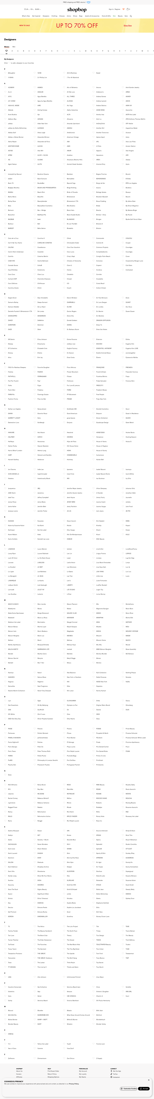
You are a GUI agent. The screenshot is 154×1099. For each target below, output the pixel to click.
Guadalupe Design (102, 422)
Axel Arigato (130, 150)
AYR (127, 155)
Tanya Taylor (12, 949)
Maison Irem (12, 631)
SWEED (128, 894)
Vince (98, 987)
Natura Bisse (42, 677)
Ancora (98, 87)
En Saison (70, 353)
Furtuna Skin (130, 381)
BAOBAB (11, 219)
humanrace (100, 455)
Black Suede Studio (73, 215)
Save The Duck (13, 889)
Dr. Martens (100, 316)
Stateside (99, 880)
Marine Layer (42, 626)
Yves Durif (70, 1048)
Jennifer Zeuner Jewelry (74, 493)
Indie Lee (40, 469)
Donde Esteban (72, 320)
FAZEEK (40, 372)
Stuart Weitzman (131, 840)
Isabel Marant (100, 469)
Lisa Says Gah (101, 567)
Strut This (129, 835)
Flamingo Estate (43, 394)
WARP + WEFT (42, 1019)
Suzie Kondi (130, 885)
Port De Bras (71, 760)
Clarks (69, 270)
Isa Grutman (100, 478)
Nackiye (10, 672)
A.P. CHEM (11, 101)
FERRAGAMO (42, 376)
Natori (40, 672)
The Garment (42, 949)
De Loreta (41, 311)
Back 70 (11, 183)
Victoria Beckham (73, 1000)
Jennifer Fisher (42, 511)
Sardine (10, 880)
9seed (98, 73)
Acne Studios (12, 114)
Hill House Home (72, 446)
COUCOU (129, 238)
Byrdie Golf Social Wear (134, 219)
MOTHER (129, 622)
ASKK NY (129, 105)
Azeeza (128, 159)
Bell (39, 224)
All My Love (71, 92)
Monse (98, 658)
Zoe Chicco (70, 1058)
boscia (98, 188)
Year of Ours (12, 1048)
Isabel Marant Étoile (103, 474)
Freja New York (101, 399)
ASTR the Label (131, 114)
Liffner (69, 594)
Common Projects (102, 247)
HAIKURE (11, 432)
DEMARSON (42, 316)
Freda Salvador (101, 381)
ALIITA (40, 164)
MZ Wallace (130, 654)
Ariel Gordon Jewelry (132, 87)
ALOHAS (70, 101)
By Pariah (129, 215)
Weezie (69, 1010)
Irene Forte (70, 474)
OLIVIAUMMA (71, 700)
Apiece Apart (100, 137)
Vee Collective (42, 987)
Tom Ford (99, 953)
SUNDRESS (130, 858)
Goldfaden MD (72, 409)
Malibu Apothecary (14, 645)
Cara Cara (11, 274)
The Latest (41, 962)
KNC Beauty (100, 539)
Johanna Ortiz (130, 488)
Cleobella (70, 274)
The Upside (70, 953)
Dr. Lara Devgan (101, 302)
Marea (40, 608)
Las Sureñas (12, 594)
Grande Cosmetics (102, 409)
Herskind (70, 432)
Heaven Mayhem (43, 446)
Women (6, 47)
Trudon (128, 944)
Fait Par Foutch (13, 381)
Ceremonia (41, 270)
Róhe (98, 812)
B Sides (128, 178)
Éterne (98, 357)
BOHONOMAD (101, 178)
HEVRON (70, 437)
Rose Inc (99, 821)
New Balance (71, 672)
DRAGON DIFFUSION (103, 320)
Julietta (128, 502)
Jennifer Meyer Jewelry (74, 488)
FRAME (69, 399)
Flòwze (69, 376)
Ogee (39, 700)
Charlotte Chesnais (44, 279)
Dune (127, 298)
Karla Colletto (12, 539)
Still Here (99, 912)
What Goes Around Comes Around (78, 1015)
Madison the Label (14, 622)
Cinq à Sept (71, 256)
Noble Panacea (101, 677)
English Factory (72, 348)
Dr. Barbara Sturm (73, 329)
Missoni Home (101, 640)
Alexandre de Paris (44, 141)
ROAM (98, 789)
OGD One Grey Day (14, 719)
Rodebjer (99, 807)
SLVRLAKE (70, 880)
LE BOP (40, 567)
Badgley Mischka (13, 188)
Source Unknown (102, 831)
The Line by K (42, 967)
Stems (98, 898)
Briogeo (98, 219)
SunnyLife (129, 862)
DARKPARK (12, 325)
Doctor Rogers (71, 311)
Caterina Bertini (43, 256)
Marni (39, 640)
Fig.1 (39, 381)
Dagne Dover (12, 298)
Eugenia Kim (130, 344)
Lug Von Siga (130, 558)
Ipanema (70, 469)
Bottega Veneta (101, 192)
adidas (10, 123)
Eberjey (10, 344)
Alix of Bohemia (72, 87)
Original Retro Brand (103, 705)
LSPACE (128, 553)
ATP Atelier (129, 123)
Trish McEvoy (130, 940)
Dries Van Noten (101, 329)
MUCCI (128, 640)
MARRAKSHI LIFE (43, 649)
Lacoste (10, 562)
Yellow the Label (43, 1044)
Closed (69, 279)
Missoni (99, 636)
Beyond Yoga (71, 183)
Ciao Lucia (70, 252)
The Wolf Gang (72, 958)
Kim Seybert (100, 521)
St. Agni (98, 862)
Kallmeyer (11, 530)
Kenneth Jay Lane (43, 539)
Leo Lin (69, 553)
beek (39, 219)
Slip (68, 876)
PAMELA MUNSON (14, 738)
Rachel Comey (13, 798)
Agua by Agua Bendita (45, 101)
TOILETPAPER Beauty (103, 944)
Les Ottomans (71, 567)
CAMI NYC (11, 261)
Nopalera (99, 686)
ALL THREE (71, 96)
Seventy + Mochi (43, 840)
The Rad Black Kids (73, 944)
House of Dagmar (102, 446)
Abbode (10, 110)
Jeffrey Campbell (43, 497)
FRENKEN (129, 367)
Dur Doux (129, 307)
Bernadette (70, 178)
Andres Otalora (101, 105)
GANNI (10, 413)
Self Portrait (12, 912)
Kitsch (98, 530)
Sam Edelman (12, 867)
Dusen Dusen (130, 311)
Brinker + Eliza (101, 215)
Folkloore (70, 381)
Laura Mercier (42, 549)
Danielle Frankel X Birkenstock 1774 (20, 311)
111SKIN (10, 77)
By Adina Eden (130, 201)
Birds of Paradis (72, 192)
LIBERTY (70, 585)
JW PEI (128, 511)
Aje (39, 114)
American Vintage (73, 137)
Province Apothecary (132, 742)
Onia (68, 714)
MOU (127, 626)
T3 (9, 926)
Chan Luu (41, 274)
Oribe (98, 700)
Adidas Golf (12, 132)
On (68, 710)
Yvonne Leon (100, 1044)
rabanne (11, 794)
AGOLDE (40, 92)
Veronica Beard (42, 1000)
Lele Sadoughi (42, 585)
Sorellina (70, 916)
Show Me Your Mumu (45, 876)
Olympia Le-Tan (72, 705)
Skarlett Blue (71, 840)
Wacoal (10, 1010)
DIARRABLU (71, 302)
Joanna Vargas (101, 506)
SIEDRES (41, 885)
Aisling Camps (42, 110)
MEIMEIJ (70, 636)
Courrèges (129, 247)
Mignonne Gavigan (102, 608)
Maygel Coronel (72, 622)
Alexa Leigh (41, 132)
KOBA (127, 521)
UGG (9, 977)
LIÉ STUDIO (71, 589)
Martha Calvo (42, 654)
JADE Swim (12, 493)
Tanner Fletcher (13, 940)
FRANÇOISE (100, 367)
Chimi (39, 288)
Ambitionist (71, 132)
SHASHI (40, 853)
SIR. (68, 831)
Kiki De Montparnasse (74, 534)
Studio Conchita (131, 844)
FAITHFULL (12, 376)
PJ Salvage (70, 742)
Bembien (70, 174)
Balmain (11, 210)
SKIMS (69, 849)
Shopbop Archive (43, 867)
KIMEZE (69, 539)
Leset (69, 558)
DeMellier (41, 320)
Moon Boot (129, 608)
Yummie (40, 1048)
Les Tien (69, 576)
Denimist (40, 325)
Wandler (40, 1010)
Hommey (70, 459)
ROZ (127, 812)
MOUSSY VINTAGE (132, 631)
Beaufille (40, 197)
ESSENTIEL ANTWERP (104, 348)
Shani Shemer (42, 849)
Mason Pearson (72, 604)
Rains (10, 821)
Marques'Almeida (43, 645)
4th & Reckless (72, 73)
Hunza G (128, 441)
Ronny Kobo (100, 816)
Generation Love (13, 422)
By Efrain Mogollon (132, 206)
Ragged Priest (12, 807)
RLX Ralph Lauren (73, 821)
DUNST (128, 302)
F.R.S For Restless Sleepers (17, 367)
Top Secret (99, 962)
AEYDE (10, 150)
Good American (72, 413)
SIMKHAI (40, 903)
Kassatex (41, 521)
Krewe (128, 530)
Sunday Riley (130, 853)
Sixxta (69, 835)
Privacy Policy (74, 1084)
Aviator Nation (130, 146)
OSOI (98, 714)
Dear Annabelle (43, 298)
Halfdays (11, 441)
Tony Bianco (100, 958)
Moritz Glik (129, 617)
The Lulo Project (72, 926)
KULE (127, 534)
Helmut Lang (42, 450)
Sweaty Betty (130, 889)
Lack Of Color (12, 558)
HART (10, 455)
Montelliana (130, 604)
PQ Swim (99, 738)
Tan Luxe (11, 935)
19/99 (39, 73)
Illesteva (11, 478)
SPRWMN (99, 858)
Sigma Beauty (42, 889)
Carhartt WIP (12, 279)
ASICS (128, 101)
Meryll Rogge (71, 658)
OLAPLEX (41, 710)
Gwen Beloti (130, 422)
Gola (39, 418)
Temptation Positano (15, 953)
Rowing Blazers (131, 803)
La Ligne (11, 571)
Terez (9, 962)
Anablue (69, 155)
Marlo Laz (41, 636)
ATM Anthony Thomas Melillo (135, 119)
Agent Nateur (12, 164)
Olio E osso (41, 714)
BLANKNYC (70, 219)
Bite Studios (71, 206)
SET (39, 835)
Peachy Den (12, 765)
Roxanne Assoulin (132, 807)
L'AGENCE (11, 549)
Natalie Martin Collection (16, 691)
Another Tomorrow (102, 132)
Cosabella (99, 279)
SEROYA (11, 916)
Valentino (11, 991)
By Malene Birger (131, 210)
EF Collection (12, 348)
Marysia (40, 658)
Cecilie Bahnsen (43, 261)
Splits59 (99, 849)
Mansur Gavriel (13, 658)
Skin (68, 853)
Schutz (10, 898)
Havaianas (41, 441)
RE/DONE (41, 794)
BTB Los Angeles (131, 183)
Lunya (128, 562)
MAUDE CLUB (71, 613)
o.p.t (9, 700)
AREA (98, 159)
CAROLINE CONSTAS (45, 243)
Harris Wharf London (15, 450)
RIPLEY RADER (72, 816)
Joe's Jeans (100, 511)
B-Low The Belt (72, 224)
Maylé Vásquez (72, 626)
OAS (9, 710)
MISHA (98, 631)
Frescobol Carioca (132, 372)
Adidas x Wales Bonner (15, 137)
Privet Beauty (130, 729)
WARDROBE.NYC (43, 1015)
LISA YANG (100, 571)
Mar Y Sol (41, 663)
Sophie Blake (71, 903)
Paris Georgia (12, 747)
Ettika (128, 339)
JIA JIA (69, 511)
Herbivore (41, 459)
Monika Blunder (101, 654)
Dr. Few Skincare (101, 298)
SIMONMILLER (42, 916)
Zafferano (11, 1058)
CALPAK (11, 247)
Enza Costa (71, 357)
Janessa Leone (13, 511)
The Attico (41, 926)
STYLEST (129, 849)
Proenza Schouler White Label (136, 738)
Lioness (98, 558)
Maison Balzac (13, 626)
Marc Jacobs (42, 604)
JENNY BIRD (71, 502)
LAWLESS (41, 562)
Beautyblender (42, 201)
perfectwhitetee (43, 738)
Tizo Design (100, 935)
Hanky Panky (12, 446)
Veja (39, 991)
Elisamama (41, 344)
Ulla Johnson (42, 977)
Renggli (40, 821)
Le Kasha (41, 580)
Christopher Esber (73, 243)
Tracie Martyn (130, 931)
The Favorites (42, 944)
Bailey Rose (12, 201)
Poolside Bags (71, 756)
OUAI (127, 710)
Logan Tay (99, 589)
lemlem (69, 549)
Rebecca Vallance (43, 803)
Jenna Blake (41, 502)
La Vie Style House (44, 558)
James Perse (12, 502)
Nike (68, 686)
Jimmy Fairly (100, 497)
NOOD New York (101, 681)
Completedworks (101, 252)
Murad (128, 645)
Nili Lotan (70, 691)
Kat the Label (42, 530)
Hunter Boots (130, 432)
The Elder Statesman (44, 940)
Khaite (69, 525)
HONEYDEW (100, 432)
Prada (98, 742)
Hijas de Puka (71, 441)
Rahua (10, 812)
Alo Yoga (70, 105)
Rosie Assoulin (131, 789)
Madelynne (11, 608)
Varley (10, 1000)
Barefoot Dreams (43, 174)
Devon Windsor (72, 298)
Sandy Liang (12, 876)
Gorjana (69, 422)
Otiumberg (129, 705)
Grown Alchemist (102, 418)
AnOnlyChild (100, 123)
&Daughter (11, 73)
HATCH (40, 437)
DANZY (10, 320)
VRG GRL (129, 991)
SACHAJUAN (12, 844)
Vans (9, 996)
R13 (9, 789)
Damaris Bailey (13, 302)
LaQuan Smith (13, 585)
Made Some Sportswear (16, 613)
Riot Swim (70, 812)
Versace (69, 991)
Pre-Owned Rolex (102, 751)
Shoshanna (41, 871)
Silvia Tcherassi (43, 898)
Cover (128, 256)
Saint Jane (11, 849)
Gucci (127, 409)
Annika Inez (100, 114)
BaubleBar (41, 183)
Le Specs (70, 571)
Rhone (69, 803)
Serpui (40, 831)
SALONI (10, 862)
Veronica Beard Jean (73, 987)
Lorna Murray (100, 594)
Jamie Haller (12, 506)
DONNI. (69, 325)
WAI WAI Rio (12, 1015)
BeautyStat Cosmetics (45, 206)
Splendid (99, 844)
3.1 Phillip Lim (42, 77)
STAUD (98, 885)
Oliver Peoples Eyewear (45, 719)
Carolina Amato (13, 288)
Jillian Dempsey (101, 488)
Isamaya (128, 469)
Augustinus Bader (131, 128)
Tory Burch (99, 967)
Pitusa (69, 733)
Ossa (98, 719)
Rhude (69, 807)
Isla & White (130, 474)
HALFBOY (11, 437)
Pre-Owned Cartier (102, 747)
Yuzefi (69, 1044)
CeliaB (40, 265)
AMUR (69, 150)
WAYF (39, 1024)
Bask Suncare (42, 178)
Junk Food (129, 506)
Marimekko (41, 622)
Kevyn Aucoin (71, 521)
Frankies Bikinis (101, 376)
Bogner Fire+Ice (101, 174)
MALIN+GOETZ (13, 649)
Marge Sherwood (43, 613)
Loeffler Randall (101, 585)
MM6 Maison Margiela (103, 649)
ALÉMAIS (41, 128)
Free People (100, 394)
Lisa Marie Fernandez (103, 562)
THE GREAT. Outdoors (45, 958)
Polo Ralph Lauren (73, 751)
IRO (68, 478)
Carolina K (41, 238)
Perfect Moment (43, 733)
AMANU (69, 128)
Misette (98, 626)
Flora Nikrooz (71, 367)
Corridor (99, 274)
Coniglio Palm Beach (103, 256)
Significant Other (43, 894)
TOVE (127, 926)
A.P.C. (10, 96)
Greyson (99, 413)
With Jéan (99, 1010)
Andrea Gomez (101, 96)
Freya (127, 376)
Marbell (10, 663)
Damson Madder (13, 307)
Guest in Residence (132, 413)
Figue (39, 385)
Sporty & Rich (100, 853)
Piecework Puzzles (44, 765)
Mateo (69, 608)
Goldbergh (41, 422)
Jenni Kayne (71, 497)
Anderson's (100, 92)
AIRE (39, 105)
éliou (9, 357)
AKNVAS (40, 119)
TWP (127, 958)
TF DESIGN (12, 967)
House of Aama (101, 441)
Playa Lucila (71, 747)
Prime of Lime (101, 756)
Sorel (68, 912)
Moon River (129, 613)
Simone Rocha (42, 912)
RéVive (69, 798)
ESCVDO (99, 344)
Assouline (129, 110)
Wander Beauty (13, 1024)
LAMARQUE (12, 580)
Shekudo (40, 862)
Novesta (128, 677)
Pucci (127, 747)
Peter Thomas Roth (44, 751)
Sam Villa (11, 871)
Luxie (127, 576)
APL (97, 141)
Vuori (127, 996)
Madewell (11, 617)
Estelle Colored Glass (103, 353)
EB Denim (11, 339)
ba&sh (10, 178)
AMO (68, 146)
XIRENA (10, 1034)
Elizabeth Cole (42, 348)
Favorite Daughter (43, 367)
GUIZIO (128, 418)
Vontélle (128, 987)
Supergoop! (129, 871)
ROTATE (128, 794)
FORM (69, 390)
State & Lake (100, 876)
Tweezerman (130, 953)
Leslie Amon (71, 562)
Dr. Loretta (99, 307)
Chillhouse (41, 283)
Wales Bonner (12, 1019)
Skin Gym (70, 862)
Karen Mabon (12, 534)
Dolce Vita (70, 316)
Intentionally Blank (44, 478)
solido (69, 894)
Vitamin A (99, 996)
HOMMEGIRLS (72, 455)
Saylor (10, 894)
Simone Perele (42, 907)
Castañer (41, 252)
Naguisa (11, 681)
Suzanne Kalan (131, 880)
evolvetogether (130, 353)
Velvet (39, 996)
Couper (128, 243)
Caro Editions (12, 283)
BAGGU (10, 192)
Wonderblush (100, 1019)
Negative (40, 681)
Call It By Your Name (15, 243)
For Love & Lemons (73, 385)
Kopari (128, 525)
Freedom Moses (101, 390)
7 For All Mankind (73, 77)
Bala (9, 206)
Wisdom (69, 1024)
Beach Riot (41, 192)
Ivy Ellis (128, 478)
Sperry (98, 840)
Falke (10, 385)
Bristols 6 (99, 224)
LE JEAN (40, 576)
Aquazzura (99, 155)
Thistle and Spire (72, 967)
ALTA (68, 114)
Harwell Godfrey (13, 459)
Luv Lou (128, 571)
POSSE (98, 729)
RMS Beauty (100, 785)
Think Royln (71, 962)
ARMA (128, 92)
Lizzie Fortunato (101, 580)
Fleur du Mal (42, 399)
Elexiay (10, 353)
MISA (98, 622)
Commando (100, 238)
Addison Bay (12, 119)
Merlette (69, 654)
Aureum (128, 132)
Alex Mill (40, 150)
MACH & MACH (13, 604)
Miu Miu (99, 645)
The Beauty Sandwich (45, 931)
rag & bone (11, 803)
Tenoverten (11, 958)
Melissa (69, 640)
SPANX (98, 835)
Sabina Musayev (13, 831)
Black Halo (70, 210)
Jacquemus (11, 488)
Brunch (128, 174)
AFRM (10, 155)
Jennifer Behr (42, 506)
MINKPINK (99, 617)
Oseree (98, 710)
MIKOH (98, 613)
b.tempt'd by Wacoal (15, 174)
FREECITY (99, 385)
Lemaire (40, 594)
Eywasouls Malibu (132, 357)
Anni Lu (98, 119)
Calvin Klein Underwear (16, 252)
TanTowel (11, 944)
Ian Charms (12, 469)
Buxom (128, 197)
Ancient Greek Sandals (74, 164)
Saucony (11, 885)
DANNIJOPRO (12, 316)
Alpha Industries (72, 110)
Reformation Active (44, 816)
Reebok (40, 807)
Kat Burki (41, 525)
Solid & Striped (72, 889)
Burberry (128, 188)
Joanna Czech (100, 502)
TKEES (98, 940)
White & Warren (72, 1019)
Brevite (98, 210)
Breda (98, 206)
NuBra (128, 681)
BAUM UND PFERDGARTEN (47, 188)
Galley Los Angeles (14, 409)
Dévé (39, 329)
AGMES (40, 87)
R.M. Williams (12, 785)
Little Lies (99, 576)
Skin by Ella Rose (73, 858)
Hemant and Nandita (44, 455)
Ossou (128, 700)
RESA (69, 785)
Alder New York (43, 123)
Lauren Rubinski (43, 553)
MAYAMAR (70, 617)
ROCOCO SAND (101, 798)
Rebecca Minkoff (43, 798)
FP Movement (71, 394)
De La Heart (41, 307)
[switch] (5, 73)
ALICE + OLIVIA (43, 155)
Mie (97, 604)
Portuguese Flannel (73, 765)
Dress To (99, 325)
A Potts (98, 146)
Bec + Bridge (42, 210)
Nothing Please (131, 672)
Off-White (11, 714)
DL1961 (69, 307)
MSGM (128, 636)
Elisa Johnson (42, 339)
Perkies (40, 742)
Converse (99, 261)
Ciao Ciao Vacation (73, 247)
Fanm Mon (11, 390)
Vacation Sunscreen (14, 987)
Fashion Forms (13, 399)
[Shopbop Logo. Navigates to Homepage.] (76, 9)
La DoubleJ (11, 567)
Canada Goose (13, 265)
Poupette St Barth (102, 733)
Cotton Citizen (101, 288)
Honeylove (99, 437)
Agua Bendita (42, 96)
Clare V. (69, 265)
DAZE (10, 329)
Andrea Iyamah (101, 101)
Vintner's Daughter (102, 991)
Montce (98, 663)
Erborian (99, 339)
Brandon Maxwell (102, 197)
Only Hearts (71, 719)
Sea (9, 903)
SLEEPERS (70, 871)
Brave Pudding (101, 201)
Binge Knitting (71, 188)
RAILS (10, 816)
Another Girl (100, 128)
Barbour (10, 224)
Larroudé (11, 589)
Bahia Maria (12, 197)
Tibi (97, 926)
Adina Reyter (12, 141)
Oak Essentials (13, 705)
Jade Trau (11, 497)
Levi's (69, 580)
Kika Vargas (71, 530)
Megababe (70, 631)
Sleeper (69, 867)
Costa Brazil (100, 283)
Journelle (129, 497)
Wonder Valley (101, 1024)
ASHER (128, 96)
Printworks (100, 765)
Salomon (11, 858)
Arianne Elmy (100, 164)
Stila (97, 907)
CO (68, 283)
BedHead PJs (42, 215)
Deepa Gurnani (42, 302)
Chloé (69, 238)
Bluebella (70, 228)
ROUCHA (129, 798)
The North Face (72, 931)
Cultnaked (129, 270)
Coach (69, 288)
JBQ (39, 488)
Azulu (127, 164)
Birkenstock (71, 197)
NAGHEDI (11, 677)
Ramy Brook (42, 785)
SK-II (68, 844)
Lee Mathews (42, 571)
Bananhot (11, 215)
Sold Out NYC (71, 885)
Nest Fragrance (43, 686)
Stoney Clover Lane (102, 916)
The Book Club (42, 935)
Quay (10, 775)
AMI (68, 141)
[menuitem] (27, 9)
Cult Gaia (129, 265)
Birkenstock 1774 (72, 201)
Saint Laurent (12, 853)
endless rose (71, 344)
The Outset (70, 940)
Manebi (10, 654)
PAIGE (10, 729)
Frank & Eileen (101, 372)
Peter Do (40, 747)
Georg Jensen (42, 409)
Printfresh (99, 760)
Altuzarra (70, 119)
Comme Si (99, 243)
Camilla (10, 256)
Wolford (99, 1015)
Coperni (99, 265)
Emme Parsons (72, 339)
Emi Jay (40, 357)
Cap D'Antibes (12, 270)
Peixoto (40, 729)
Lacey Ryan (12, 553)
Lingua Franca (101, 553)
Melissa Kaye (71, 645)
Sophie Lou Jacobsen (74, 907)
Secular (10, 907)
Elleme (40, 353)
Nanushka (11, 686)
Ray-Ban (40, 789)
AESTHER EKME (13, 146)
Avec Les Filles (131, 141)
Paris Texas (12, 751)
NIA (68, 681)
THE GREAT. (42, 953)
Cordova (99, 270)
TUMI (127, 949)
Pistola (69, 729)
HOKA (69, 450)
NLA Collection (101, 672)
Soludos (69, 898)
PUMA (128, 751)
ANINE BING (100, 110)
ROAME (98, 794)
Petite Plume (42, 756)
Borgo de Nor (100, 183)
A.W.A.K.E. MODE (13, 105)
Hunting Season (131, 437)
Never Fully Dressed (44, 691)
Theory (69, 935)
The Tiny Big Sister (73, 949)
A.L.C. (10, 92)
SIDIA (39, 880)
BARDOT (11, 228)
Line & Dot (99, 549)
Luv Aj (128, 567)
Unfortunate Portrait (74, 977)
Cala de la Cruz (13, 238)
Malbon (10, 640)
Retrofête (70, 789)
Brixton (98, 228)
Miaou (69, 663)
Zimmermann (42, 1058)
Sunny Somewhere (132, 867)
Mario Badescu (42, 631)
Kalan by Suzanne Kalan (16, 525)
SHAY (39, 858)
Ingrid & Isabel (42, 474)
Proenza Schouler (131, 733)
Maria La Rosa (42, 617)
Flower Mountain (72, 372)
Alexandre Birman (43, 137)
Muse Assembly (131, 649)
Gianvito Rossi (42, 413)
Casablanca (41, 247)
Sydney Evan (130, 898)
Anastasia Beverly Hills (74, 159)
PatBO (10, 760)
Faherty (10, 372)
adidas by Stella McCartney (17, 128)
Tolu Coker (100, 949)
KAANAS (11, 521)
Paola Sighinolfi (13, 742)
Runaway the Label (132, 816)
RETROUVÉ (70, 794)
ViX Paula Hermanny (103, 1000)
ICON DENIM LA (13, 474)
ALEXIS (40, 146)
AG (9, 159)
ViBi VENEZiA (71, 996)
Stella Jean (100, 889)
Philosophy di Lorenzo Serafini (48, 760)
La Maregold (12, 576)
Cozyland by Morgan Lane (134, 261)
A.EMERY (11, 87)
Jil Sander (99, 493)
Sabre (10, 840)
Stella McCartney (102, 894)
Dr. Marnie (99, 311)
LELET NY (41, 589)
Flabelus (40, 390)
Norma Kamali (101, 691)
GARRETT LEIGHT (14, 418)
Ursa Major (100, 977)
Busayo (128, 192)
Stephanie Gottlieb (102, 903)
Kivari (98, 534)
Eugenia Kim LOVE (132, 348)
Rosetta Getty (130, 785)
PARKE (10, 756)
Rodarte (99, 803)
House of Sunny (101, 450)
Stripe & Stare (130, 831)
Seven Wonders (43, 844)
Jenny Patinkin (72, 506)
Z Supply (99, 1058)
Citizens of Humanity (74, 261)
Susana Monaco (131, 876)
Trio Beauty (129, 935)
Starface (99, 871)
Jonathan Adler (131, 493)
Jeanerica (41, 493)
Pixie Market (71, 738)
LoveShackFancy (131, 549)
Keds (39, 534)
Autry (127, 137)
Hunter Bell (100, 459)
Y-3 (9, 1044)
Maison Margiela (13, 636)
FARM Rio (11, 394)
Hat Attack (41, 432)
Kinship (98, 525)
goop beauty (71, 418)
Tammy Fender (13, 931)
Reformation (42, 812)
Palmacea (11, 733)
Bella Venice (41, 228)
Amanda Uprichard (73, 123)
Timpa (98, 931)
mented (69, 649)
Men (14, 47)
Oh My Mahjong (43, 705)
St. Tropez (99, 867)
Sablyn (10, 835)
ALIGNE (40, 159)
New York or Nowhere (74, 677)
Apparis (98, 150)
